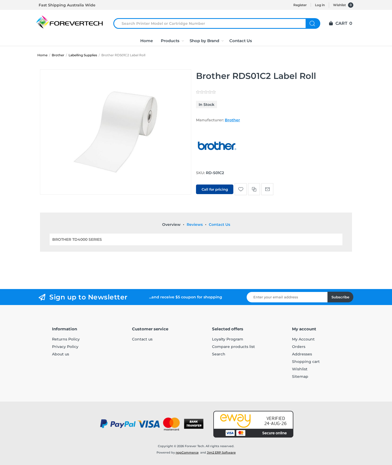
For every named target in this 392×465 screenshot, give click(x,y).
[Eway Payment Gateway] (253, 424)
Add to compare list (254, 189)
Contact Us (219, 224)
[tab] (171, 224)
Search (313, 23)
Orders (298, 346)
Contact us (142, 339)
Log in (320, 5)
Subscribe (340, 297)
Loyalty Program (227, 339)
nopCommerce (187, 452)
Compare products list (233, 346)
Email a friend (267, 189)
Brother (232, 120)
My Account (303, 339)
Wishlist (299, 369)
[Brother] (217, 162)
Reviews (195, 224)
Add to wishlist (241, 189)
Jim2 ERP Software (221, 452)
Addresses (302, 354)
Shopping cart (306, 361)
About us (60, 354)
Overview (171, 224)
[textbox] (212, 23)
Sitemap (300, 376)
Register (300, 5)
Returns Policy (66, 339)
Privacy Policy (65, 346)
